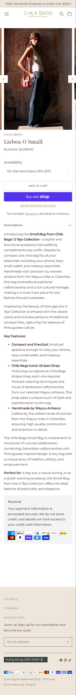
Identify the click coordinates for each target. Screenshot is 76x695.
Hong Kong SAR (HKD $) (24, 659)
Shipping (31, 213)
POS (46, 679)
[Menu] (6, 14)
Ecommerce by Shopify (20, 684)
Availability (13, 162)
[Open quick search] (61, 14)
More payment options (38, 205)
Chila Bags (13, 134)
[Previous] (4, 79)
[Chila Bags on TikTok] (69, 660)
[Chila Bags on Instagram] (65, 660)
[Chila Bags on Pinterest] (60, 660)
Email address (17, 637)
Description (13, 225)
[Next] (72, 79)
